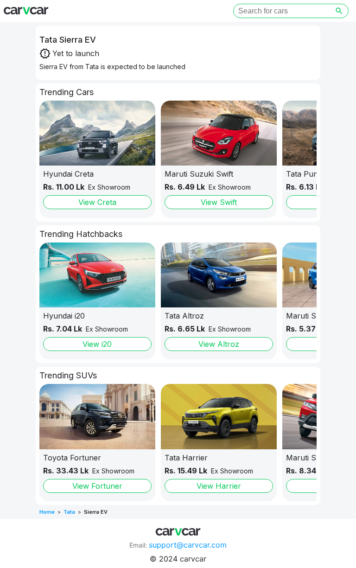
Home (47, 512)
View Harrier (219, 486)
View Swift (219, 202)
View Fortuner (97, 486)
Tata (69, 512)
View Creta (97, 202)
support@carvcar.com (188, 544)
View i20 (97, 344)
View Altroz (218, 344)
